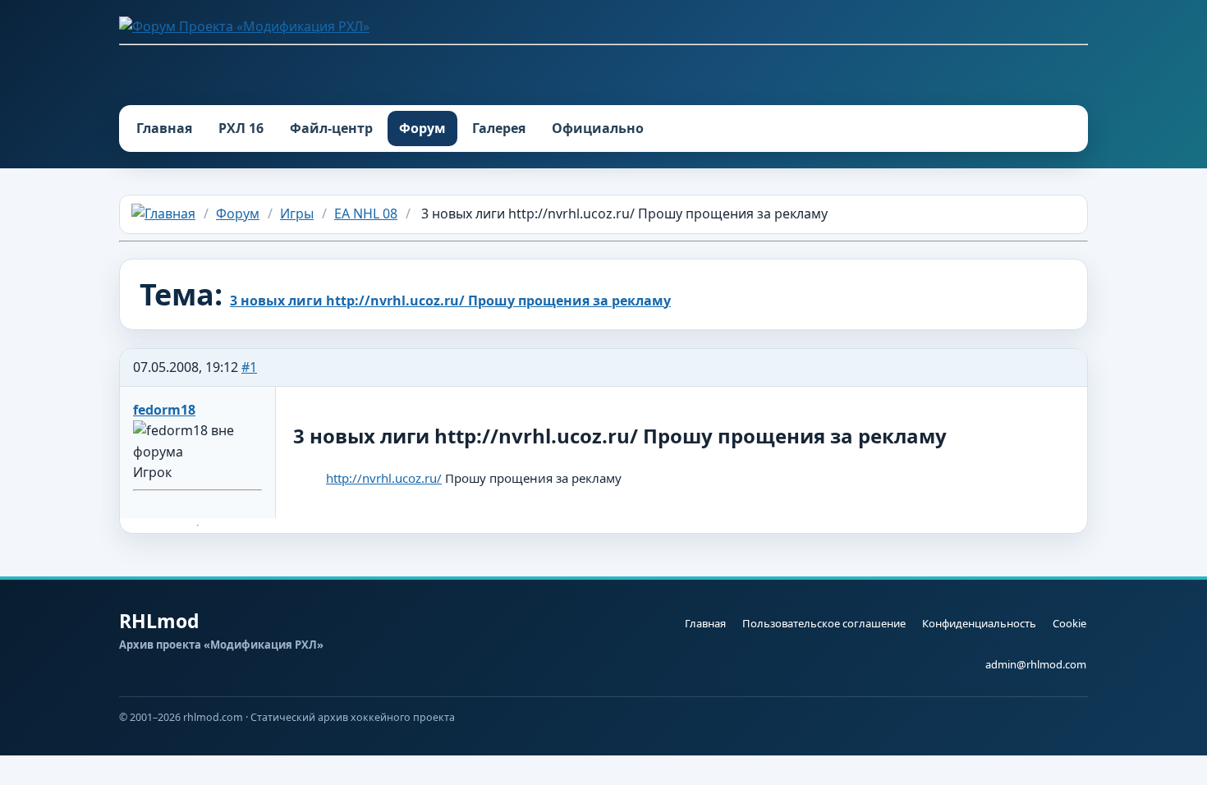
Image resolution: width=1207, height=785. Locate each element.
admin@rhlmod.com (1035, 664)
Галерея (498, 128)
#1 (249, 367)
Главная (164, 128)
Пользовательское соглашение (824, 623)
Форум (422, 128)
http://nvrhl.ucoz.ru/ (384, 478)
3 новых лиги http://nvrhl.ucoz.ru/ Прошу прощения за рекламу (450, 301)
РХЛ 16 (241, 128)
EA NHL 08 (365, 213)
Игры (297, 213)
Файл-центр (331, 128)
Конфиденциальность (979, 623)
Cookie (1069, 623)
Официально (598, 128)
